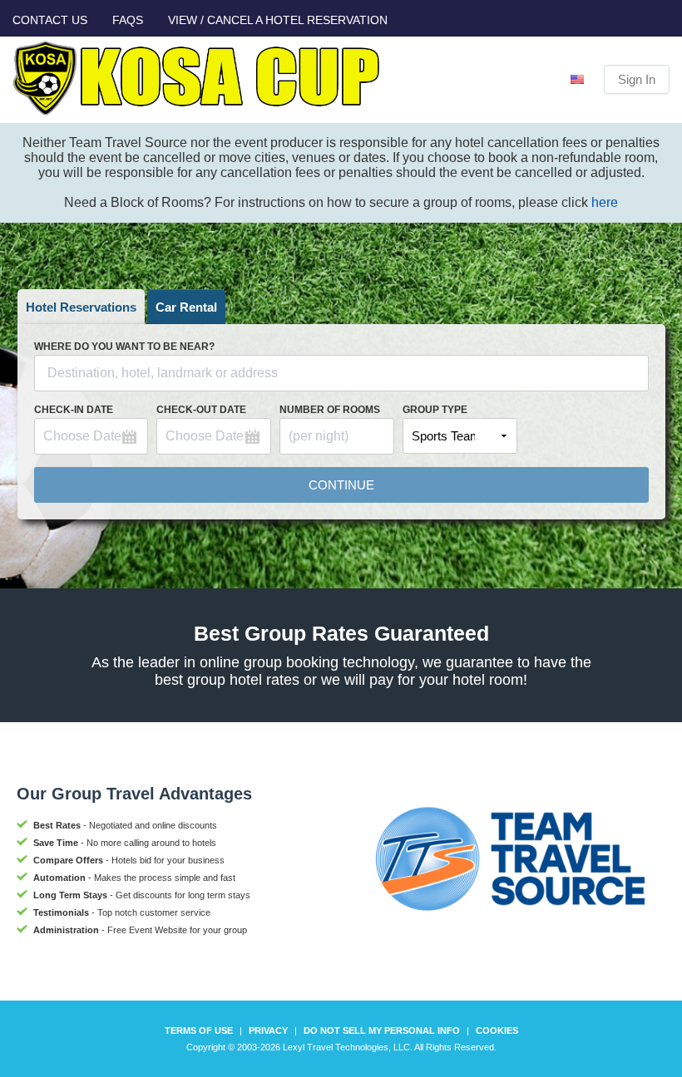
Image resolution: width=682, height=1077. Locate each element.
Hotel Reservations (81, 307)
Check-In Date (73, 410)
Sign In (636, 79)
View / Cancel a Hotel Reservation (278, 20)
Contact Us (49, 20)
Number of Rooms (329, 410)
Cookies (497, 1030)
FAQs (127, 20)
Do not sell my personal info (382, 1030)
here (604, 202)
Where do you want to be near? (124, 346)
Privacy (268, 1030)
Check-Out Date (201, 410)
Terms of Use (199, 1030)
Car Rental (186, 307)
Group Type (435, 410)
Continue (341, 485)
